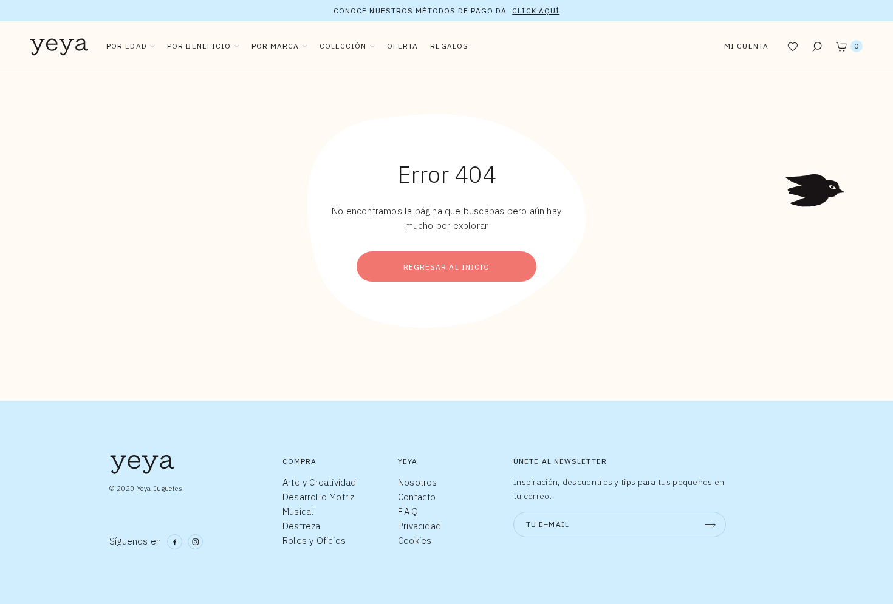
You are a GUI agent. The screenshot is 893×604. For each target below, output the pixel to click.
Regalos (449, 45)
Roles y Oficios (314, 540)
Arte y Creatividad (319, 482)
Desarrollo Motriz (318, 497)
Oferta (403, 45)
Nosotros (417, 482)
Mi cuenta (746, 45)
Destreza (301, 526)
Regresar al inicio (446, 266)
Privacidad (419, 526)
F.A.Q (408, 511)
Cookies (414, 540)
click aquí (535, 10)
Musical (297, 511)
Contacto (417, 497)
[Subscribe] (710, 524)
